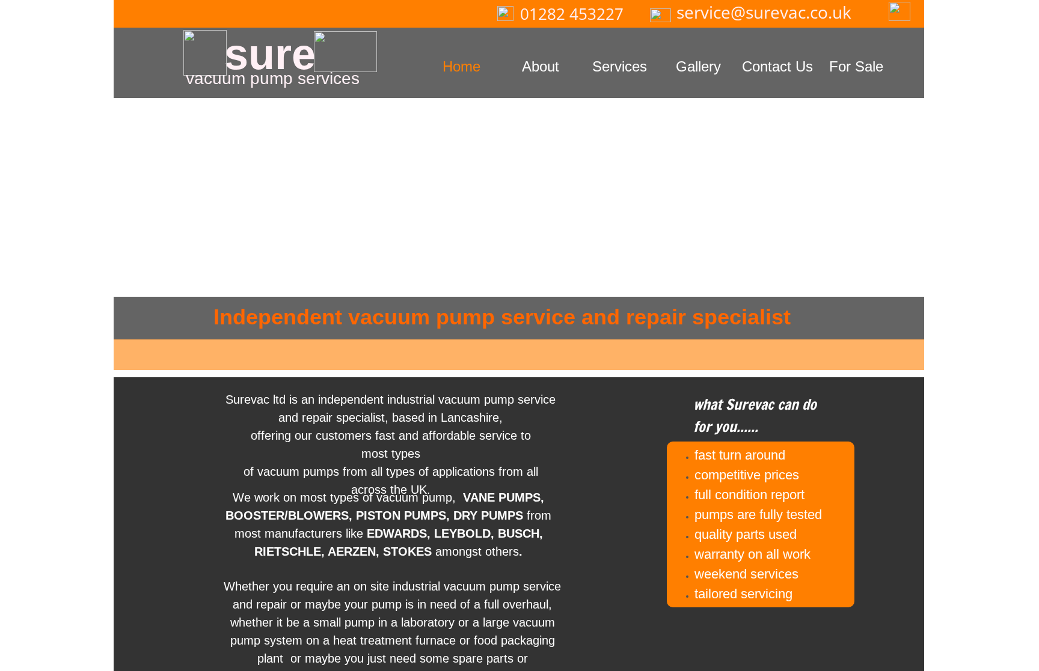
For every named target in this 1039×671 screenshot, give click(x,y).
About (540, 66)
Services (619, 66)
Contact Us (777, 66)
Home (461, 66)
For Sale (856, 66)
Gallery (698, 66)
